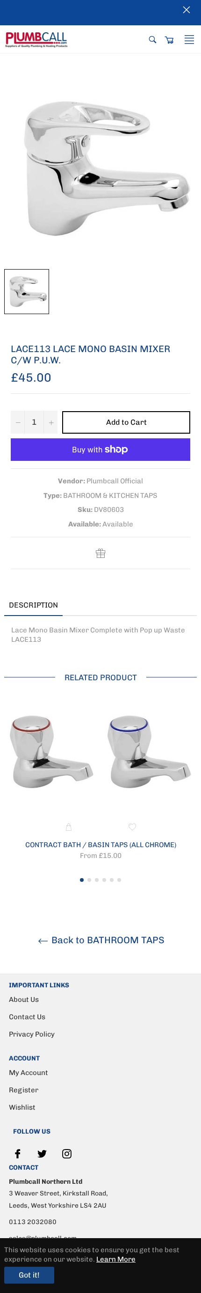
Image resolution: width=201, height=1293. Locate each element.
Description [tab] (33, 605)
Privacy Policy (32, 1034)
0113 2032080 (33, 1222)
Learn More (116, 1259)
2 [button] (89, 880)
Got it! (29, 1274)
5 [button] (112, 880)
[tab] (76, 605)
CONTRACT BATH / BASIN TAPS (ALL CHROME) (100, 845)
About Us (24, 999)
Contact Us (27, 1017)
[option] (100, 787)
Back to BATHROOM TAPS (107, 940)
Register (23, 1090)
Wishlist (22, 1107)
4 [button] (104, 880)
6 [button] (119, 880)
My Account (28, 1072)
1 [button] (82, 880)
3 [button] (97, 880)
